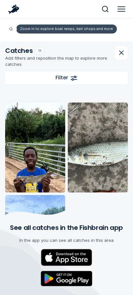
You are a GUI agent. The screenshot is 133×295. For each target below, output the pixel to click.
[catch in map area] (35, 147)
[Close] (121, 52)
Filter (62, 77)
